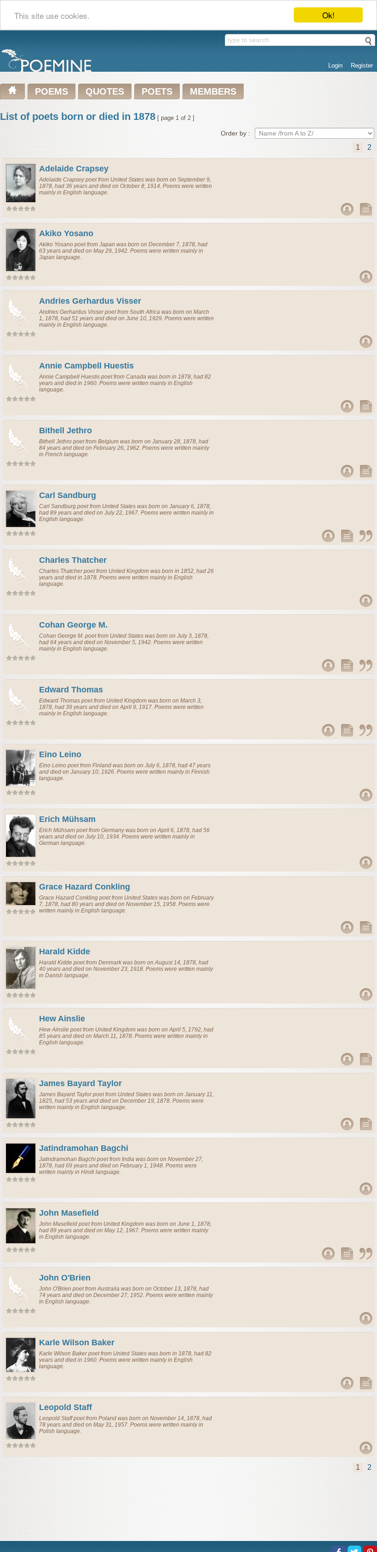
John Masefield (69, 1213)
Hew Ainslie (62, 1018)
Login (335, 65)
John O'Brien (65, 1277)
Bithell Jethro (65, 430)
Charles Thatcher (73, 560)
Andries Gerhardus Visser (90, 301)
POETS (157, 91)
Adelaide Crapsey (74, 168)
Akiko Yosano (66, 233)
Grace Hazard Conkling (84, 886)
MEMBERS (213, 91)
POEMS (51, 91)
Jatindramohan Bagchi (83, 1148)
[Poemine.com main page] (12, 91)
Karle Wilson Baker (76, 1342)
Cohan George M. (73, 624)
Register (362, 65)
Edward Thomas (71, 689)
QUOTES (105, 91)
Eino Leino (60, 754)
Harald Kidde (64, 951)
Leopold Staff (65, 1407)
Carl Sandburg (67, 495)
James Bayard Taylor (80, 1083)
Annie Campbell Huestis (86, 365)
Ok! (328, 15)
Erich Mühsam (67, 819)
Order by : (235, 133)
